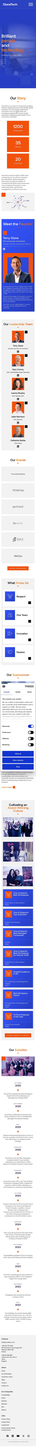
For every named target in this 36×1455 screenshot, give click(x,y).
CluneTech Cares (7, 1377)
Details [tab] (18, 692)
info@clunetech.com (8, 1342)
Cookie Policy (6, 1422)
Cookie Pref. (5, 1425)
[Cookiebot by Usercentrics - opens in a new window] (25, 686)
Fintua (3, 1398)
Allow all (18, 754)
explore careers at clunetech (18, 1035)
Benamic (4, 1404)
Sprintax (4, 1401)
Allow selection (18, 760)
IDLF (3, 1407)
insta (28, 1435)
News (3, 1380)
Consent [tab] (7, 692)
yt (17, 1436)
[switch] (31, 732)
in (12, 1436)
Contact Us (5, 1386)
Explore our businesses (18, 568)
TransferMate (6, 1395)
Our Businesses (7, 1374)
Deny (18, 767)
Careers (4, 1383)
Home (3, 1371)
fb (7, 1436)
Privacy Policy (6, 1419)
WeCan (4, 1410)
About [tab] (29, 692)
